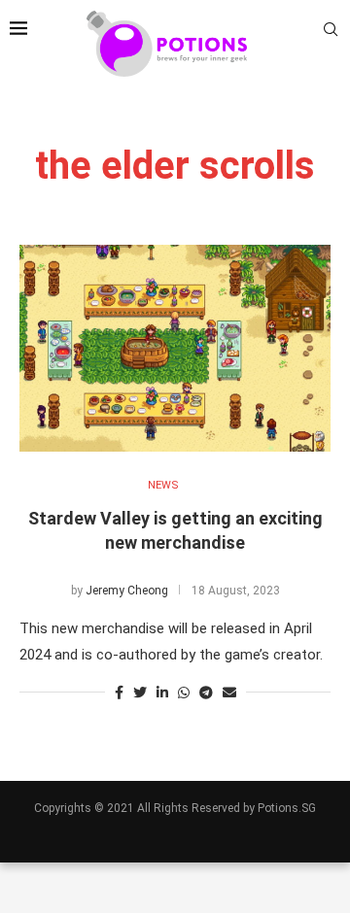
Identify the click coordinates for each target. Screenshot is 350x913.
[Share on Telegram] (206, 692)
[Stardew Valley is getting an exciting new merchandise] (175, 348)
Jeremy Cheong (127, 590)
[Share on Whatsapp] (184, 692)
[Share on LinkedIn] (162, 692)
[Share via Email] (229, 692)
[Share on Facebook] (119, 692)
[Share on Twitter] (140, 692)
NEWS (163, 485)
